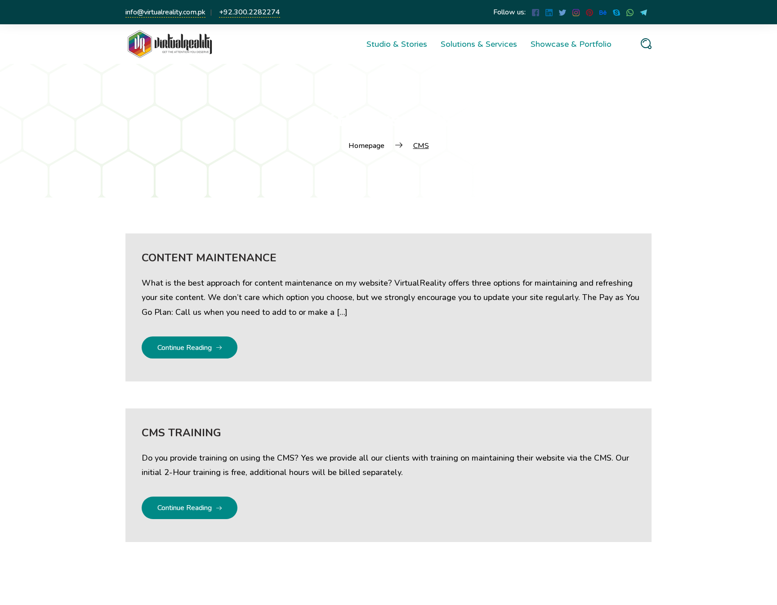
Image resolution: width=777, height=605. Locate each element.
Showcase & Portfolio (571, 44)
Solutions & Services (479, 44)
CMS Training (181, 433)
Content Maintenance (209, 258)
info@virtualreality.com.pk (165, 12)
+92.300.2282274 (249, 12)
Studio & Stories (396, 44)
